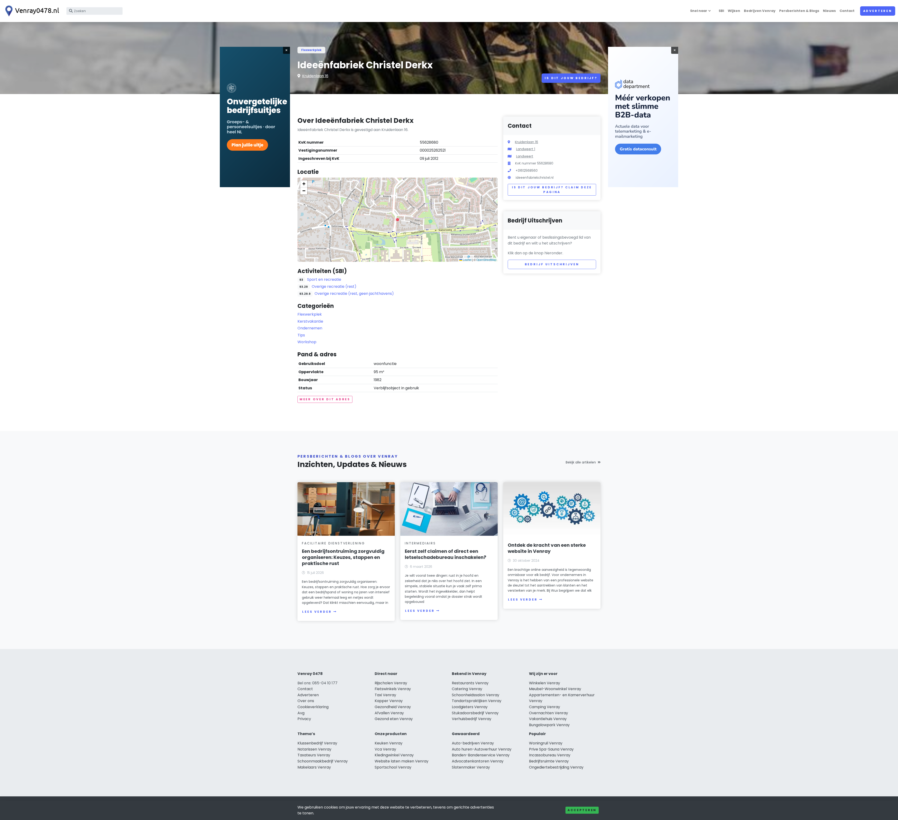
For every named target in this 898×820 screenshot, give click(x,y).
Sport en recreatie (324, 279)
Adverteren (877, 11)
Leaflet (466, 260)
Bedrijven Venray (759, 10)
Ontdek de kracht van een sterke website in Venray (547, 548)
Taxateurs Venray (313, 755)
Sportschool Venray (393, 767)
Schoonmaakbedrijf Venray (322, 761)
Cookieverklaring (313, 707)
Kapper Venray (389, 700)
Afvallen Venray (389, 713)
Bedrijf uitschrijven (552, 264)
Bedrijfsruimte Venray (549, 761)
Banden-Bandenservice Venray (481, 755)
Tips (301, 335)
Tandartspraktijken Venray (476, 700)
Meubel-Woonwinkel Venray (555, 689)
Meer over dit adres (325, 399)
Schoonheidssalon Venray (475, 695)
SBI (721, 10)
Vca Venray (385, 749)
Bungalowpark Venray (549, 725)
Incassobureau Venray (549, 755)
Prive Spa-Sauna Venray (551, 749)
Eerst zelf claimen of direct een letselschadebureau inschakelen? (445, 554)
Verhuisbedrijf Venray (471, 719)
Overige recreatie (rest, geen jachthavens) (354, 293)
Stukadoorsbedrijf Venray (475, 713)
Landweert (524, 156)
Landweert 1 (525, 149)
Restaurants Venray (470, 683)
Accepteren (582, 810)
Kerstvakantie (310, 321)
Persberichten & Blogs (799, 10)
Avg (300, 713)
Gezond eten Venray (394, 719)
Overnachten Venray (548, 713)
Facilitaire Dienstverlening (333, 543)
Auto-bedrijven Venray (473, 743)
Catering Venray (467, 689)
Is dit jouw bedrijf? (571, 78)
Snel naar (698, 10)
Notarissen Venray (314, 749)
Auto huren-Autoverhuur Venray (481, 749)
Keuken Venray (388, 743)
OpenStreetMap (486, 260)
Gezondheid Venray (393, 707)
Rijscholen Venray (391, 683)
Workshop (306, 342)
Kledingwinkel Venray (394, 755)
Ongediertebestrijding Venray (556, 767)
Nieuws (829, 10)
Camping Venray (544, 707)
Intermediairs (420, 543)
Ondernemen (309, 328)
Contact (847, 10)
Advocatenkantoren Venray (477, 761)
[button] (397, 220)
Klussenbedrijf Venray (317, 743)
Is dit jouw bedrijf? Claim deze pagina (552, 189)
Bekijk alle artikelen (581, 462)
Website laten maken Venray (401, 761)
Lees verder (317, 612)
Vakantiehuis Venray (548, 719)
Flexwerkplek (311, 50)
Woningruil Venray (545, 743)
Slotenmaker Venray (471, 767)
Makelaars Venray (314, 767)
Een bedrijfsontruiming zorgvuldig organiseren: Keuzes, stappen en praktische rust (343, 557)
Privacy (304, 719)
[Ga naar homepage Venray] (31, 11)
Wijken (734, 10)
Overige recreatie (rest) (334, 286)
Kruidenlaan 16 (315, 76)
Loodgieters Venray (470, 707)
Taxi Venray (385, 695)
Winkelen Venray (544, 683)
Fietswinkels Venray (393, 689)
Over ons (305, 700)
